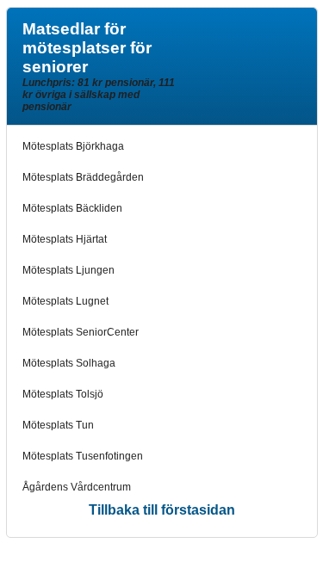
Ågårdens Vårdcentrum (76, 487)
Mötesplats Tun (58, 425)
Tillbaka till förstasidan (162, 510)
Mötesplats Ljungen (68, 270)
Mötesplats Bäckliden (72, 208)
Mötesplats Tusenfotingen (82, 456)
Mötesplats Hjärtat (64, 239)
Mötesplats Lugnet (65, 301)
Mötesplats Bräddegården (83, 177)
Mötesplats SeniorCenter (80, 332)
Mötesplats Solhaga (68, 363)
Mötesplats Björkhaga (73, 146)
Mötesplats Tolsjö (62, 394)
